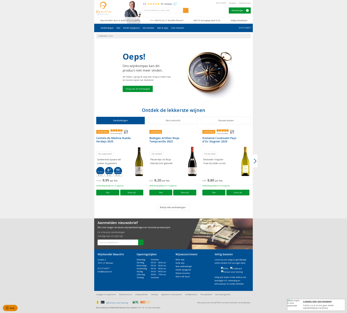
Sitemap (154, 294)
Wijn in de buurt (183, 276)
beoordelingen (152, 307)
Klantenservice (245, 3)
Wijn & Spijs (162, 27)
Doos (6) (132, 192)
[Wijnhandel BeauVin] (118, 8)
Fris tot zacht (210, 154)
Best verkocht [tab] (173, 120)
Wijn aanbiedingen (184, 266)
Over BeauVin (177, 27)
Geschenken (148, 27)
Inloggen (232, 3)
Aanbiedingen (107, 27)
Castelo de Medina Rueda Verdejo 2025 (113, 139)
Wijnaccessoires (183, 273)
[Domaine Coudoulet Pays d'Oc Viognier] (245, 161)
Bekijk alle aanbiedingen (173, 207)
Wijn (118, 27)
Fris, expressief (105, 154)
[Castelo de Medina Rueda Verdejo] (139, 161)
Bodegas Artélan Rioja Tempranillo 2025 (164, 139)
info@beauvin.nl (105, 271)
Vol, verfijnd (157, 154)
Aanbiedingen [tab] (120, 120)
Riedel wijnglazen (131, 27)
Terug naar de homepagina (137, 89)
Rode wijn (180, 263)
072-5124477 (221, 3)
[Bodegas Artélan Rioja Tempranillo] (192, 161)
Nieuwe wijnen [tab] (226, 120)
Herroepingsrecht (222, 294)
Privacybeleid (206, 294)
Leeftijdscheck (191, 294)
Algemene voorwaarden (171, 294)
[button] (100, 171)
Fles (108, 192)
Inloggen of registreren (106, 294)
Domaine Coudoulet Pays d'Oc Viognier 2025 (219, 139)
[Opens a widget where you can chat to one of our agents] (10, 308)
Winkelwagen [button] (240, 10)
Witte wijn (180, 259)
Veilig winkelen (141, 294)
